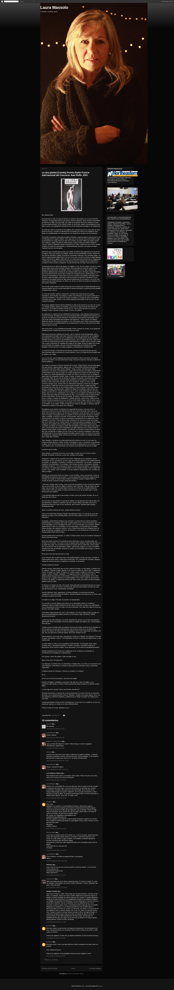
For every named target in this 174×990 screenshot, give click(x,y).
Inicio (73, 968)
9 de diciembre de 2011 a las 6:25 (56, 922)
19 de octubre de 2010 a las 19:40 (56, 798)
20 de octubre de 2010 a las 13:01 (56, 828)
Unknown (49, 925)
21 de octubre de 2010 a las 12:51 (56, 850)
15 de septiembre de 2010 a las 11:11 (57, 769)
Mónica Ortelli (50, 832)
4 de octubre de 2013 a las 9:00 (55, 956)
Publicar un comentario (51, 959)
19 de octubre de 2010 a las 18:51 (56, 780)
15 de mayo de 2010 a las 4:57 (55, 729)
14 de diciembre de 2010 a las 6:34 (56, 861)
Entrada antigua (95, 968)
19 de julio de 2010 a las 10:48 (55, 748)
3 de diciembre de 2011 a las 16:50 (56, 887)
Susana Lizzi (50, 879)
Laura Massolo (54, 7)
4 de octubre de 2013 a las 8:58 (55, 938)
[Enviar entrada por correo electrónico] (63, 715)
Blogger (100, 986)
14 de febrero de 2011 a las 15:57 (56, 875)
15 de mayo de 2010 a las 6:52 (55, 737)
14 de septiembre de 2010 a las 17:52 (57, 760)
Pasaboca (49, 801)
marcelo (48, 724)
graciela (48, 752)
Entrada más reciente (49, 968)
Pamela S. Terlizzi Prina (53, 741)
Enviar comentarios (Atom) (75, 973)
